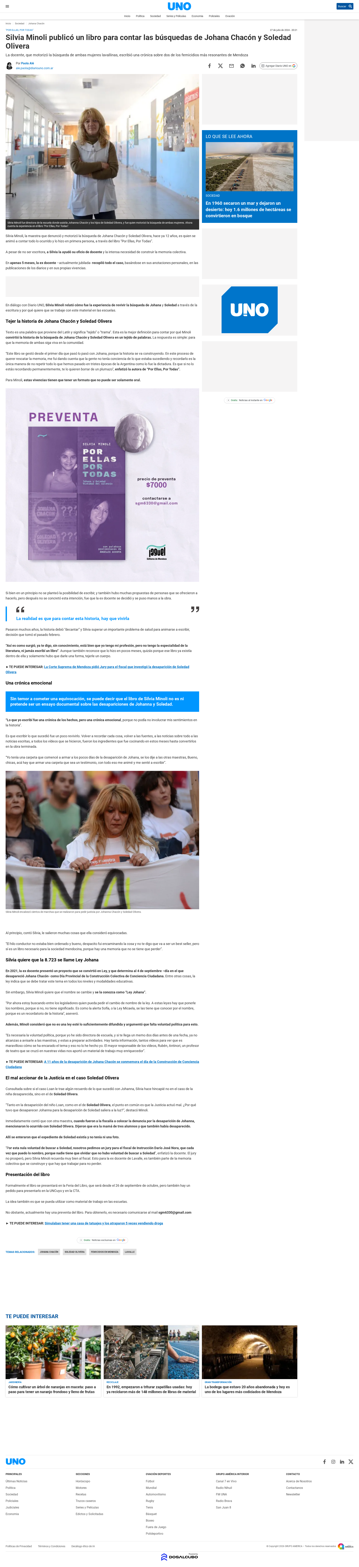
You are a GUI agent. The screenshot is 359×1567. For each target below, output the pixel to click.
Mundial (151, 1488)
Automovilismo (156, 1494)
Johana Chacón (49, 1252)
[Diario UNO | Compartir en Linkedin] (253, 65)
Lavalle (130, 1252)
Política (140, 16)
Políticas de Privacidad (19, 1546)
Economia (197, 16)
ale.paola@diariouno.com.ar (34, 68)
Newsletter (293, 1494)
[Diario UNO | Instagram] (333, 1461)
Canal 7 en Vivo (226, 1481)
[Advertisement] (102, 286)
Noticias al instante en (245, 400)
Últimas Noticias (16, 1481)
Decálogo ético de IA (83, 1546)
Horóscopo (83, 1481)
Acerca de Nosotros (299, 1481)
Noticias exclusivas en (98, 1240)
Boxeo (150, 1520)
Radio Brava (224, 1501)
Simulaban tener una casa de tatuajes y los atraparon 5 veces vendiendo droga (104, 1223)
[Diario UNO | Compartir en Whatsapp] (242, 65)
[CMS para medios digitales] (179, 1557)
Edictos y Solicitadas (89, 1514)
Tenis (149, 1507)
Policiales (214, 16)
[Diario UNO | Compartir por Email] (231, 65)
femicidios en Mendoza (104, 1252)
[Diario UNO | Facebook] (324, 1461)
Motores (81, 1488)
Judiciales (12, 1507)
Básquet (151, 1514)
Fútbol (150, 1481)
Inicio (127, 16)
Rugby (150, 1501)
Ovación (230, 16)
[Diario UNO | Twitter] (350, 1461)
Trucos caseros (86, 1501)
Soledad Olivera (75, 1252)
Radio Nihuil (224, 1488)
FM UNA (221, 1494)
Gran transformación (218, 1382)
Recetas (81, 1494)
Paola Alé (27, 63)
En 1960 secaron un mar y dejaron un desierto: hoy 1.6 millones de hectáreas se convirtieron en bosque (248, 209)
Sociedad (155, 16)
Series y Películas (176, 16)
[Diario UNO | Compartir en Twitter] (220, 65)
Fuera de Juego (156, 1527)
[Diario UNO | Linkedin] (342, 1461)
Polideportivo (154, 1533)
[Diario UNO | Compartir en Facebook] (209, 65)
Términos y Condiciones (52, 1546)
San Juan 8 (223, 1507)
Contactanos (294, 1488)
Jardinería (15, 1382)
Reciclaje (113, 1382)
